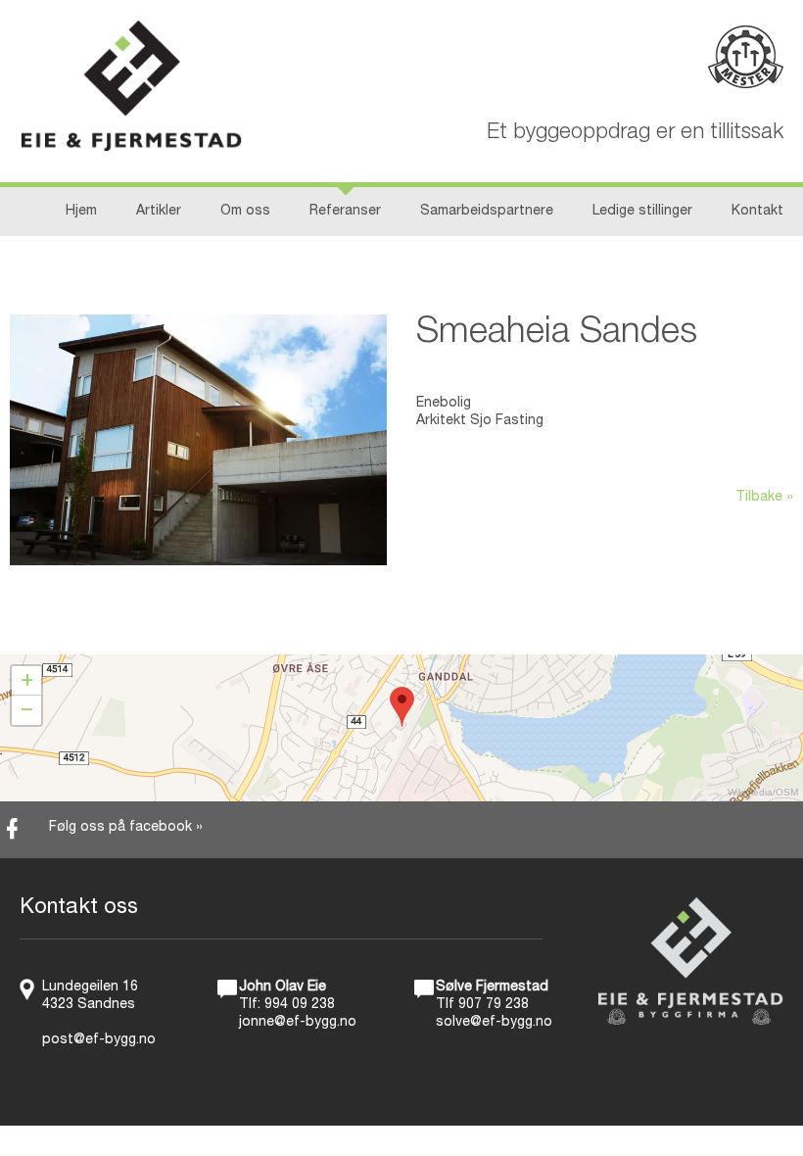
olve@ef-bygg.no (498, 1023)
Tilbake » (764, 498)
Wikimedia (750, 792)
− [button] (27, 710)
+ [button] (27, 681)
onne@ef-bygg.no (299, 1023)
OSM (787, 792)
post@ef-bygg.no (99, 1040)
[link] (401, 829)
